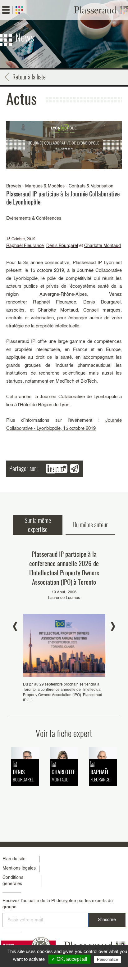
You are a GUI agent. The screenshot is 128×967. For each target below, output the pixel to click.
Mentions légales (19, 868)
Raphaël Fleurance (25, 246)
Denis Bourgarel (62, 246)
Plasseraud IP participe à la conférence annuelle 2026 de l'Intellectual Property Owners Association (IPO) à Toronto (64, 568)
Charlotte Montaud (102, 246)
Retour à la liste (29, 76)
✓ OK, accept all (69, 959)
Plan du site (13, 859)
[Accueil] (101, 10)
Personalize (107, 959)
